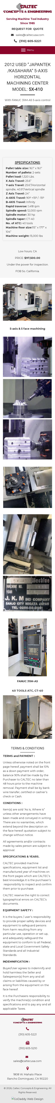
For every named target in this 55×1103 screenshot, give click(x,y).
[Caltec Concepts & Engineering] (27, 357)
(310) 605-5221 (30, 41)
